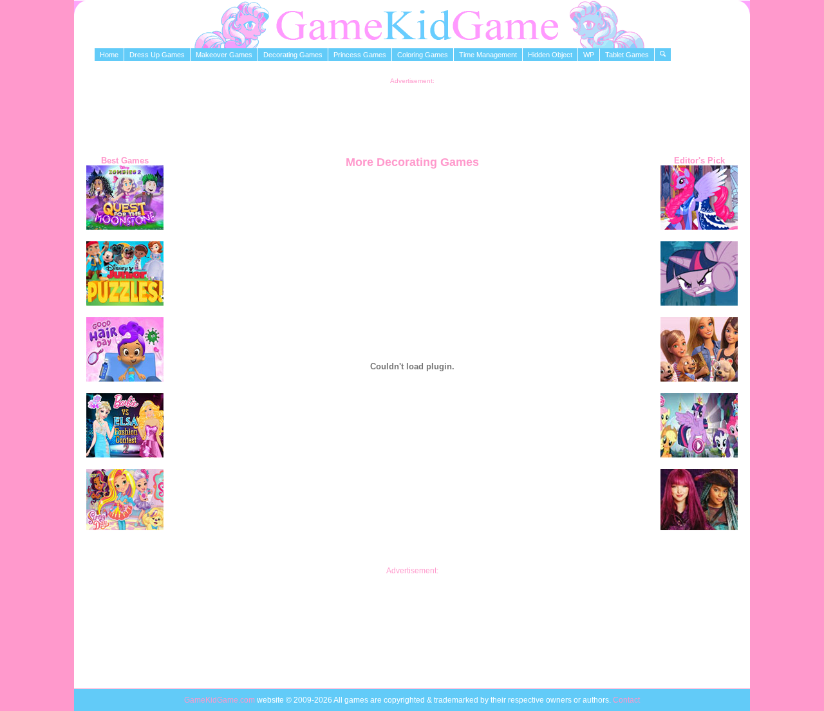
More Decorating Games (412, 162)
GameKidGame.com (220, 700)
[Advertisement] (412, 113)
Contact (626, 700)
